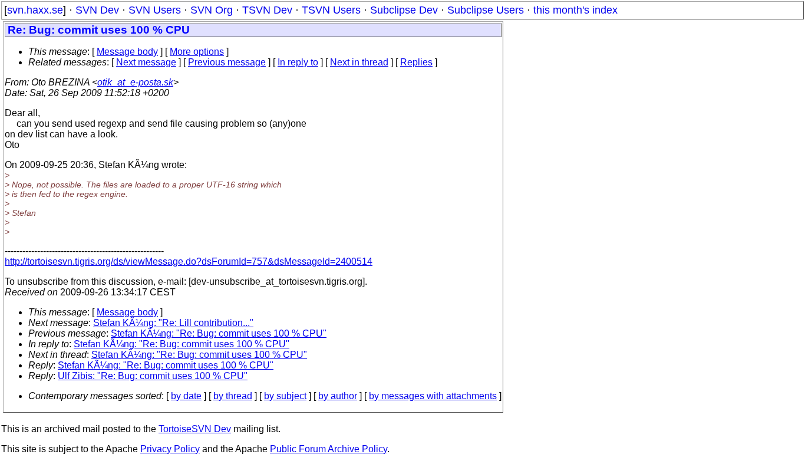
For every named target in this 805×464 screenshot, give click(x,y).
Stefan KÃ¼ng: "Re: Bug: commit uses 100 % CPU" (218, 333)
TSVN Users (331, 10)
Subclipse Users (485, 10)
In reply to (298, 62)
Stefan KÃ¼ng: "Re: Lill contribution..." (173, 323)
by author (337, 396)
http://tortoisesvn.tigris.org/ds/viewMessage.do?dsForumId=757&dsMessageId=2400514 (188, 261)
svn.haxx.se (35, 10)
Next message (146, 62)
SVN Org (211, 10)
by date (186, 396)
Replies (416, 62)
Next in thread (359, 62)
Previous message (227, 62)
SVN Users (154, 10)
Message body (127, 52)
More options (197, 52)
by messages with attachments (433, 396)
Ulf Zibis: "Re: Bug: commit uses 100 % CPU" (153, 376)
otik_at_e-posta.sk (135, 82)
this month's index (575, 10)
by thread (232, 396)
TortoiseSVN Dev (195, 429)
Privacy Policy (170, 449)
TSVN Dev (267, 10)
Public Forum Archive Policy (328, 449)
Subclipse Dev (404, 10)
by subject (285, 396)
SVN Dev (97, 10)
